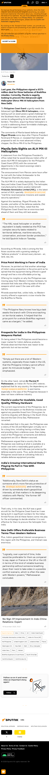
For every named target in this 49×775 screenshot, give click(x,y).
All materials (11, 84)
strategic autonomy (16, 486)
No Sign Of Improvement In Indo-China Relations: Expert (24, 620)
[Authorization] (28, 2)
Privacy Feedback (18, 749)
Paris (13, 650)
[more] (45, 242)
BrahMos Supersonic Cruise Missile (13, 654)
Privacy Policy (27, 18)
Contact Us (23, 746)
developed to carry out (34, 192)
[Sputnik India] (7, 3)
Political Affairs (8, 726)
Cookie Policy (33, 746)
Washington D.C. (7, 646)
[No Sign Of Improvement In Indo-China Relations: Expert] (24, 601)
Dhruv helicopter (35, 646)
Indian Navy (5, 650)
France (44, 641)
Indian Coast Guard (37, 633)
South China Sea (32, 654)
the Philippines (6, 641)
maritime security (20, 659)
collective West (34, 641)
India (16, 633)
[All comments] (3, 771)
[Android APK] (8, 755)
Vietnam (20, 650)
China (22, 633)
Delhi (25, 646)
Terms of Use (13, 746)
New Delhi (18, 646)
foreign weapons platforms (14, 389)
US (27, 633)
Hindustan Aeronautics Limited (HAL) (13, 637)
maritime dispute (7, 659)
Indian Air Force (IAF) (34, 637)
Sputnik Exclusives (39, 726)
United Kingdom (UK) (20, 641)
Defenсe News (23, 726)
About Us (4, 746)
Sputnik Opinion (7, 633)
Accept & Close (8, 41)
